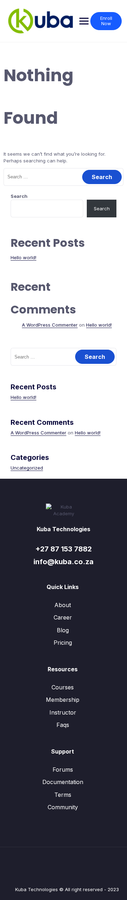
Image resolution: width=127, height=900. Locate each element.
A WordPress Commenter (50, 325)
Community (63, 807)
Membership (62, 699)
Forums (63, 769)
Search (19, 196)
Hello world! (23, 257)
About (62, 605)
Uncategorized (27, 468)
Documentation (62, 781)
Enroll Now (106, 21)
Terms (62, 794)
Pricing (63, 642)
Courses (63, 687)
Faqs (62, 724)
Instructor (62, 712)
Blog (63, 630)
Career (63, 617)
